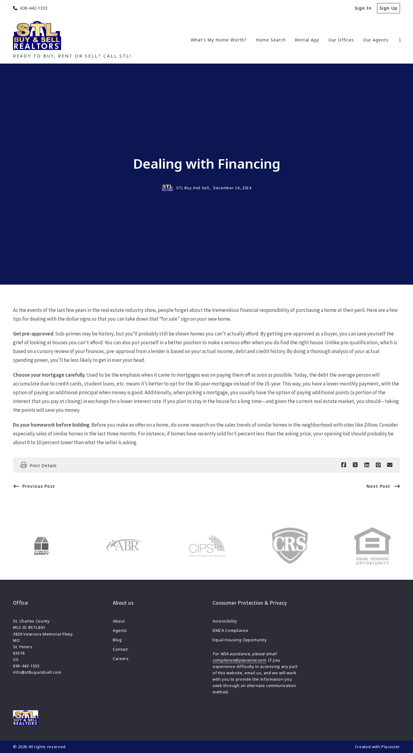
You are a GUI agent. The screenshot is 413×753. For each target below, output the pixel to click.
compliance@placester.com (239, 660)
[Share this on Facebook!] (343, 465)
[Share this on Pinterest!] (378, 465)
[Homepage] (37, 35)
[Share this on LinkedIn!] (366, 465)
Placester (390, 746)
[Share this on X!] (355, 465)
